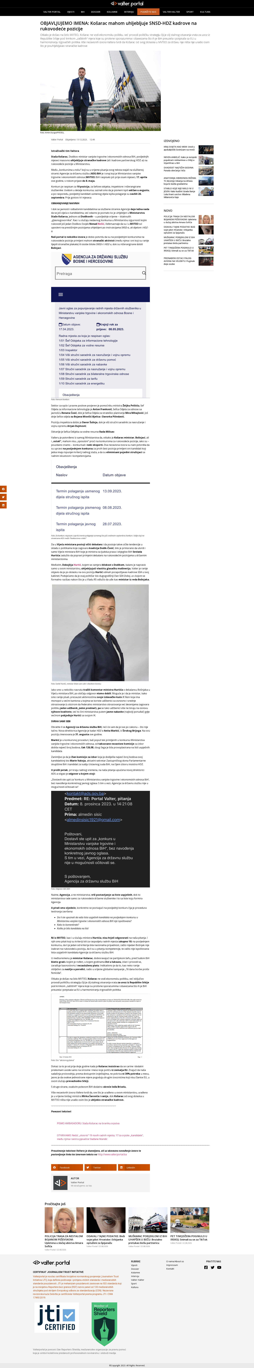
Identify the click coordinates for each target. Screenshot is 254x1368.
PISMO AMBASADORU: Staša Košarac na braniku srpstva (88, 1123)
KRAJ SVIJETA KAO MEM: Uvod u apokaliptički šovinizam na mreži (179, 148)
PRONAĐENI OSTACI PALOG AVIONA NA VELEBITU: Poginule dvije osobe (179, 261)
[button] (67, 1167)
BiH (83, 11)
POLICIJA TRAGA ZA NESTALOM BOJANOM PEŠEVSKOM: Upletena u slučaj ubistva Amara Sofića (180, 219)
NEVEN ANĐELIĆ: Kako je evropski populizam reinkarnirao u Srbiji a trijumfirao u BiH (180, 160)
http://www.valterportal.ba (112, 1154)
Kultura (205, 11)
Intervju (129, 11)
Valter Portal (52, 11)
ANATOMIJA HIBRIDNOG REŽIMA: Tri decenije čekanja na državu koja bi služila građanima (180, 181)
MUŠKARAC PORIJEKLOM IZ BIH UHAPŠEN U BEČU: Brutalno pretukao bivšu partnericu (179, 240)
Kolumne (112, 11)
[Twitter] (212, 1267)
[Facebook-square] (206, 1267)
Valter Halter (137, 1279)
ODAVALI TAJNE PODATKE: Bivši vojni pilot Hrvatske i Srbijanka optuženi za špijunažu (179, 229)
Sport (190, 11)
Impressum (172, 1264)
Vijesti (70, 11)
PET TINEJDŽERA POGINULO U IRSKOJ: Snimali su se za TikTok (179, 249)
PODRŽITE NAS (148, 11)
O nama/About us (175, 1261)
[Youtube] (219, 1267)
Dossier (95, 11)
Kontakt (170, 1268)
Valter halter (171, 11)
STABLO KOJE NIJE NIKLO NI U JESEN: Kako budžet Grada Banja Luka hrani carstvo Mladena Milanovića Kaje (179, 193)
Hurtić (77, 564)
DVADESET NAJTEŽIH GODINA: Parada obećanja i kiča (179, 169)
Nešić (101, 223)
